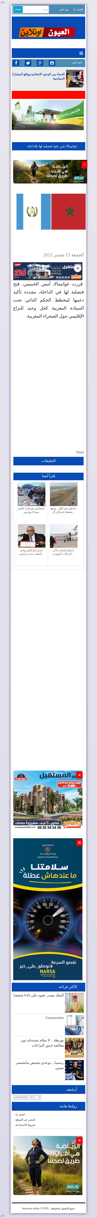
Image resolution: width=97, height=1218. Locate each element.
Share (80, 452)
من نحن (64, 9)
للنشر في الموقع (25, 1119)
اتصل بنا (20, 1114)
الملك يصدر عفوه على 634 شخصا (39, 995)
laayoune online (31, 1208)
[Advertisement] (48, 374)
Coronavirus (55, 1018)
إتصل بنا (78, 9)
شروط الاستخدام (26, 1124)
